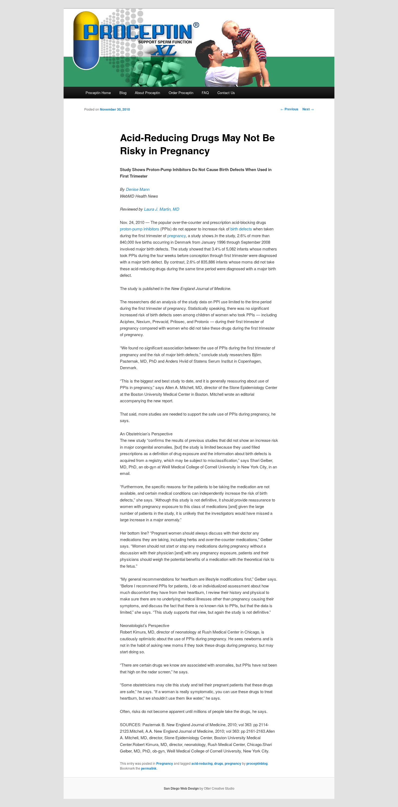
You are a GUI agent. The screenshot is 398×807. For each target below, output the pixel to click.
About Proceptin (147, 92)
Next (308, 109)
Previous (289, 109)
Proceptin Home (98, 92)
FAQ (205, 92)
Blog (122, 92)
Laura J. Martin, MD (161, 209)
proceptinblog (256, 763)
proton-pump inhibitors (139, 229)
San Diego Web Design (181, 788)
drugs (218, 763)
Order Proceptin (181, 92)
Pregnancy (164, 763)
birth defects (241, 229)
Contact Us (226, 92)
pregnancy (176, 235)
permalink (148, 768)
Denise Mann (137, 189)
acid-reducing (202, 763)
